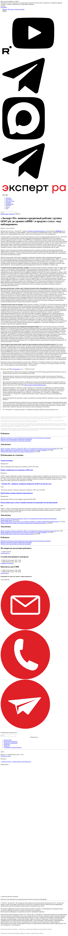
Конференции (10, 204)
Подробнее (4, 7)
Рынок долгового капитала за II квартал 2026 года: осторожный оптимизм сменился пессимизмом (29, 448)
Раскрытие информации (11, 743)
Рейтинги (8, 198)
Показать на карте (6, 756)
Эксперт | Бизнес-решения (17, 9)
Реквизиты (7, 744)
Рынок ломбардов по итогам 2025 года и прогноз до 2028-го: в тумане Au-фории (24, 450)
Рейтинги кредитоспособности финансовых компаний (16, 439)
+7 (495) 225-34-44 (6, 761)
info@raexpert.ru (26, 761)
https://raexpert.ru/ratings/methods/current (35, 385)
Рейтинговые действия (7, 214)
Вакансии (7, 746)
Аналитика (9, 199)
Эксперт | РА (6, 9)
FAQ (7, 208)
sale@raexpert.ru (5, 553)
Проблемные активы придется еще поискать (17, 493)
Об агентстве (7, 740)
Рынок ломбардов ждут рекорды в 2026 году (17, 470)
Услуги (8, 207)
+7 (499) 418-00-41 (16, 761)
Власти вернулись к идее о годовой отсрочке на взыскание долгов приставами (29, 502)
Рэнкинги (8, 202)
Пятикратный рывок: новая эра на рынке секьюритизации (17, 451)
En (3, 195)
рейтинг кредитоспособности (36, 231)
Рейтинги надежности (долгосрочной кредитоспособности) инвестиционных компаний (26, 438)
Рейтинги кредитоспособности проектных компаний (16, 441)
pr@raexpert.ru (16, 369)
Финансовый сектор (6, 520)
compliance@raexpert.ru (7, 563)
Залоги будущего (7, 460)
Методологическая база (10, 741)
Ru (6, 195)
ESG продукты (10, 201)
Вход (4, 11)
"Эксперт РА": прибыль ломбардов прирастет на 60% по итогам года (26, 484)
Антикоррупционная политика (13, 747)
